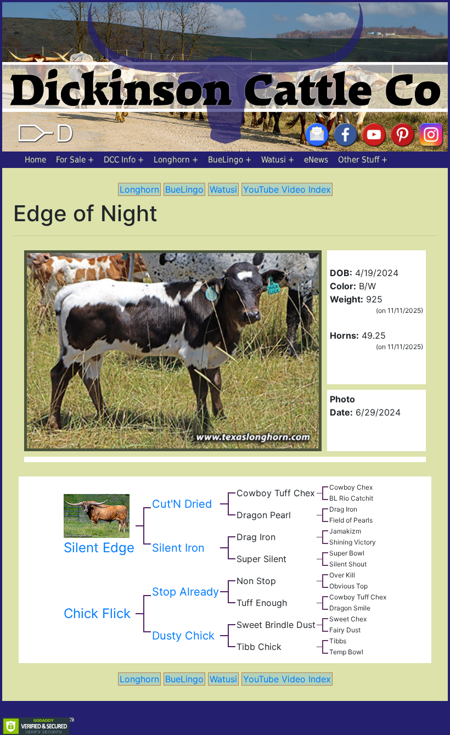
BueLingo (225, 160)
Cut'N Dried (182, 503)
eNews (316, 160)
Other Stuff (358, 160)
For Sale (71, 160)
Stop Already (185, 591)
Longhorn (172, 160)
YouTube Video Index (287, 189)
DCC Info (120, 160)
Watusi (273, 160)
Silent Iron (178, 547)
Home (35, 160)
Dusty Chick (183, 635)
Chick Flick (97, 613)
